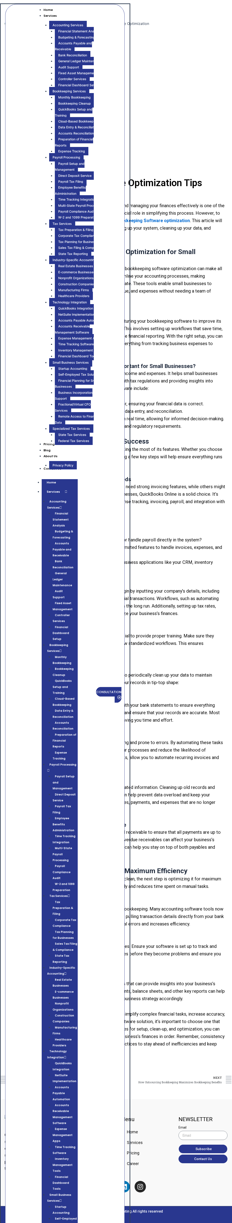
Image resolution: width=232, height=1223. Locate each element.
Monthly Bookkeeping (62, 660)
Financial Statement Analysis (61, 519)
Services (53, 492)
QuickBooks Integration (62, 1066)
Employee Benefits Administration (63, 824)
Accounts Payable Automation (61, 1093)
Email (182, 1127)
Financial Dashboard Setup (61, 633)
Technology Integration (57, 1054)
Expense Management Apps (62, 1135)
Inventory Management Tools (62, 1165)
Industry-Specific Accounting (61, 971)
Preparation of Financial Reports (64, 741)
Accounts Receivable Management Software (62, 1114)
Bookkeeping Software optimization (152, 220)
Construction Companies (63, 1018)
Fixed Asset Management (62, 606)
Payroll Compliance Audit (61, 872)
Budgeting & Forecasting (63, 534)
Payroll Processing (62, 764)
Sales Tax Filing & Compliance (65, 946)
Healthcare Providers (62, 1042)
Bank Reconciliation (63, 564)
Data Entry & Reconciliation (63, 713)
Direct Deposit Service (64, 797)
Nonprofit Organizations (63, 1006)
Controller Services (61, 618)
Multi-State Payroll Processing (62, 854)
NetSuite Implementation (64, 1078)
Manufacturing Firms (65, 1030)
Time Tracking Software (64, 1150)
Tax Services (58, 896)
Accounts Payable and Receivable (62, 549)
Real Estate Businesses (62, 983)
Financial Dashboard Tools (61, 1183)
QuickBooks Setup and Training (62, 687)
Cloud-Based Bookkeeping (64, 701)
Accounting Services (56, 504)
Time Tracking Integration (64, 839)
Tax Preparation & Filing (63, 908)
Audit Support (59, 594)
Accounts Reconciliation (63, 725)
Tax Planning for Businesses (63, 935)
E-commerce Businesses (63, 995)
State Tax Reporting (61, 959)
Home (51, 482)
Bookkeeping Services (57, 648)
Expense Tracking (60, 755)
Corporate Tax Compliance (64, 923)
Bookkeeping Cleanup (63, 672)
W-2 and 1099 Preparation (64, 887)
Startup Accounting (61, 1210)
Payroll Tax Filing (62, 809)
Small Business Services (59, 1198)
